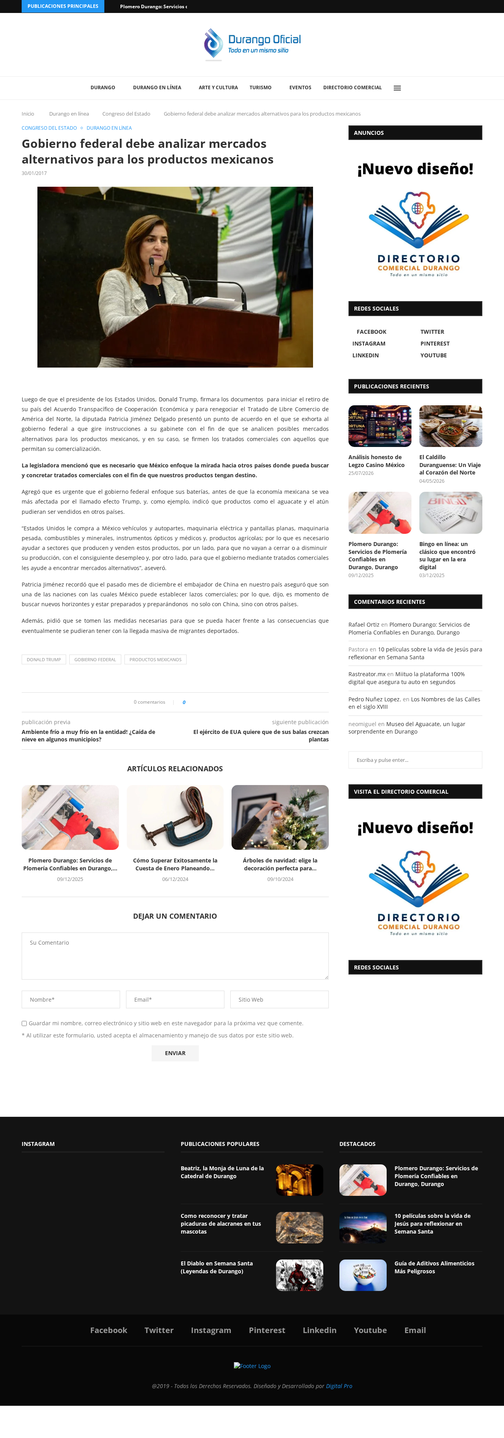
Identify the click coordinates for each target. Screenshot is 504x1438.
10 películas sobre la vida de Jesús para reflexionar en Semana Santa (415, 653)
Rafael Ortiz (364, 624)
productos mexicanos (156, 659)
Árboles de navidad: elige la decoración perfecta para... (280, 864)
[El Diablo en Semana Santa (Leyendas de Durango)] (299, 1275)
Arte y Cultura (218, 87)
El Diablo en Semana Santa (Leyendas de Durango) (217, 1267)
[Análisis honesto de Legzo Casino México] (379, 426)
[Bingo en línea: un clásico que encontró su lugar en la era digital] (450, 513)
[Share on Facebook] (194, 702)
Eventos (300, 87)
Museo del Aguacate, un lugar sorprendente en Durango (406, 728)
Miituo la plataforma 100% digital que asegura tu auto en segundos (406, 678)
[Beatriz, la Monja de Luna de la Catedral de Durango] (299, 1180)
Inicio (28, 113)
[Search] (415, 88)
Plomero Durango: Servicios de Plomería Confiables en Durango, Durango (377, 555)
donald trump (44, 659)
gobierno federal (95, 659)
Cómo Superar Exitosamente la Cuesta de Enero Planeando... (175, 864)
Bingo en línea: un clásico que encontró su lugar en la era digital (447, 555)
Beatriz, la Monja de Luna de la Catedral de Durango (222, 1172)
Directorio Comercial (352, 87)
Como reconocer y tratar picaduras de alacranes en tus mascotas (221, 1223)
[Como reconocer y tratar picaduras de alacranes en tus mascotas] (299, 1227)
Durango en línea (157, 87)
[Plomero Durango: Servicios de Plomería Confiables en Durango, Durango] (70, 817)
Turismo (261, 87)
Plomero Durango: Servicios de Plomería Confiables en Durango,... (70, 864)
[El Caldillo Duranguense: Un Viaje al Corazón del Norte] (450, 426)
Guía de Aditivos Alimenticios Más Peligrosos (434, 1267)
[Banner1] (415, 877)
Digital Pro (339, 1386)
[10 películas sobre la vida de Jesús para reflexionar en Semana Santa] (363, 1227)
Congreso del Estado (126, 113)
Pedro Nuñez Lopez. (374, 699)
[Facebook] (450, 6)
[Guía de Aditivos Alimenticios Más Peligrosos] (363, 1275)
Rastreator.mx (366, 674)
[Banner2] (415, 218)
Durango (103, 87)
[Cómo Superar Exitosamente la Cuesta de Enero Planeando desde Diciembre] (175, 817)
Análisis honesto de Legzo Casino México (376, 461)
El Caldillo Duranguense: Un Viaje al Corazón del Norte (450, 464)
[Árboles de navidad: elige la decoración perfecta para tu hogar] (280, 817)
